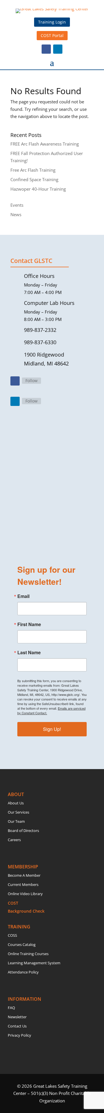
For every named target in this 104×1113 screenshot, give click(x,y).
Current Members (23, 884)
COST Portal (52, 35)
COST (13, 903)
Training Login (52, 22)
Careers (14, 839)
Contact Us (17, 1026)
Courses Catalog (22, 944)
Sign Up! (52, 729)
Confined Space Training (34, 179)
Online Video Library (25, 893)
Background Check (26, 911)
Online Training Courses (28, 953)
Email (23, 596)
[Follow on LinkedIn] (57, 49)
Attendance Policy (23, 972)
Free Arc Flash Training (32, 170)
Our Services (18, 812)
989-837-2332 (40, 329)
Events (16, 205)
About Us (16, 803)
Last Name (29, 652)
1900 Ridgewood (44, 354)
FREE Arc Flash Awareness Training (44, 144)
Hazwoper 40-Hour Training (38, 189)
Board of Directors (23, 830)
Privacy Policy (19, 1035)
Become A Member (24, 875)
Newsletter (17, 1016)
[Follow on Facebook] (46, 49)
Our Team (16, 821)
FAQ (11, 1007)
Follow (31, 380)
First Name (29, 624)
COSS (12, 935)
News (15, 214)
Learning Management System (34, 962)
